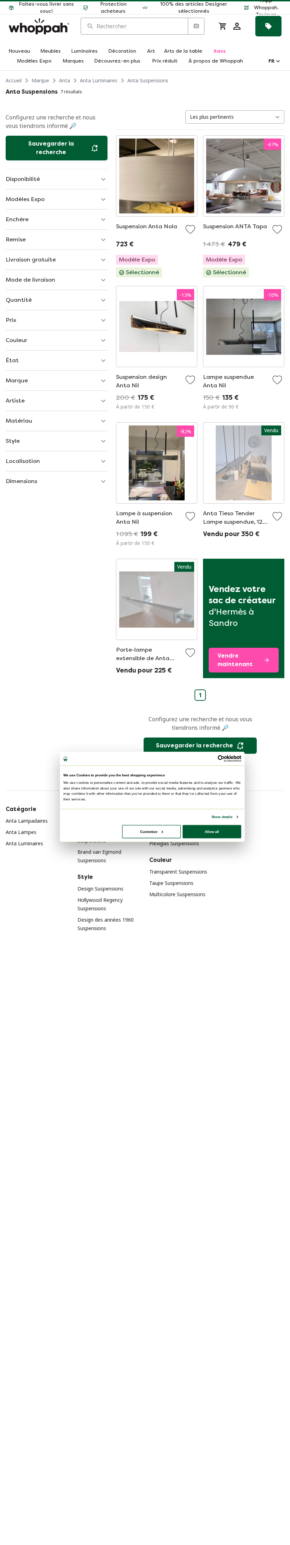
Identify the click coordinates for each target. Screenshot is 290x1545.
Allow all (212, 831)
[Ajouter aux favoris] (190, 229)
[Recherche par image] (196, 26)
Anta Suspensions (147, 80)
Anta (64, 80)
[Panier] (223, 26)
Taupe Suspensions (171, 883)
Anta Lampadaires (27, 820)
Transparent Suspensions (178, 871)
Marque (40, 80)
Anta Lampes (21, 832)
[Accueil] (38, 26)
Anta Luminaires (98, 80)
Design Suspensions (100, 888)
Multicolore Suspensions (177, 894)
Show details (221, 817)
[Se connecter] (237, 26)
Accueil (14, 80)
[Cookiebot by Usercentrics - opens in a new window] (221, 758)
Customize (148, 831)
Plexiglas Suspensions (174, 843)
